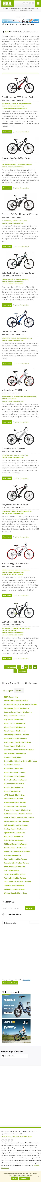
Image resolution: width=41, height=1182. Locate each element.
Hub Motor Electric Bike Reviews (16, 825)
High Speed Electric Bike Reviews (16, 821)
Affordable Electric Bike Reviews (25, 397)
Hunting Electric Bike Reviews (15, 829)
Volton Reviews (7, 397)
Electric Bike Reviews (24, 104)
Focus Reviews (6, 221)
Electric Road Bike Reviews (14, 783)
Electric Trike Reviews (12, 791)
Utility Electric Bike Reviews (14, 889)
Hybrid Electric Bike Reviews (14, 833)
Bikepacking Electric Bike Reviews (16, 708)
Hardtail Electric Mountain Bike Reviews (19, 818)
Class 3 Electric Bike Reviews (20, 628)
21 (26, 667)
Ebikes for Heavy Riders (13, 757)
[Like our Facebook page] (27, 3)
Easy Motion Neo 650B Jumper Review (18, 97)
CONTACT (9, 1136)
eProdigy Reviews (8, 570)
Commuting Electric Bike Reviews (16, 734)
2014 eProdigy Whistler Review (15, 563)
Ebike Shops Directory (10, 983)
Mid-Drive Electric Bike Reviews (12, 284)
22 (31, 667)
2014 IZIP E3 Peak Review (13, 621)
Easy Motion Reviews (9, 104)
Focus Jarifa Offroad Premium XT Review (20, 214)
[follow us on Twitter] (33, 3)
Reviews (13, 32)
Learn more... (24, 1178)
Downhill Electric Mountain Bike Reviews (19, 750)
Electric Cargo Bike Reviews (14, 772)
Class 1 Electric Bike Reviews (14, 723)
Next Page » (22, 671)
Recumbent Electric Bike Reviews (16, 863)
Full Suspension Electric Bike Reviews (14, 108)
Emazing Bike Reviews (9, 165)
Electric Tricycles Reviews (13, 787)
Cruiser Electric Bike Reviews (14, 746)
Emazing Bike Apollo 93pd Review (16, 158)
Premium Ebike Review (12, 855)
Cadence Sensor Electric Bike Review (18, 712)
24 (15, 671)
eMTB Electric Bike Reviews (14, 795)
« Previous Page (10, 667)
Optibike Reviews (7, 279)
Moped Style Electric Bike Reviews (17, 851)
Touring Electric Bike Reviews (15, 878)
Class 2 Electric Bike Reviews (14, 727)
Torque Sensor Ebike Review (14, 874)
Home (7, 32)
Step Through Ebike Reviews (14, 867)
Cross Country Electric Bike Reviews (17, 742)
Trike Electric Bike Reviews (14, 885)
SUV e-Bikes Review (11, 870)
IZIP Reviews (6, 628)
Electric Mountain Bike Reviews (12, 106)
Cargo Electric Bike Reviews (14, 716)
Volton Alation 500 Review (13, 448)
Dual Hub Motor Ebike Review (15, 753)
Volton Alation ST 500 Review (15, 390)
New (20, 683)
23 (35, 667)
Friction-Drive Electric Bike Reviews (17, 810)
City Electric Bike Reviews (13, 719)
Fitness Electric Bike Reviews (15, 802)
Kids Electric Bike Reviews (13, 836)
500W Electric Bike (11, 697)
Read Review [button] (7, 132)
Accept (14, 1178)
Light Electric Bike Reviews (14, 840)
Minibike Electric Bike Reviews (15, 848)
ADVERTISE (16, 1136)
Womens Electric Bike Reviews (15, 893)
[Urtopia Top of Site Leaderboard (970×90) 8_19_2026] (20, 22)
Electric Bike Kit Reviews (13, 761)
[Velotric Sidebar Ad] (16, 1042)
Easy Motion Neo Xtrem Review (15, 504)
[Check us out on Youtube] (24, 3)
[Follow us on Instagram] (30, 3)
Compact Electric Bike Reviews (15, 738)
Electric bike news (30, 761)
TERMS (3, 1136)
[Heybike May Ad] (16, 1018)
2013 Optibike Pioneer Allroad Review (18, 273)
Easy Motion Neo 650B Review (15, 331)
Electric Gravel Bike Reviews (14, 776)
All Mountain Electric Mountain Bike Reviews (20, 704)
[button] (21, 132)
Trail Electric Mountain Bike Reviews (17, 882)
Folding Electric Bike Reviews (15, 806)
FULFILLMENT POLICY (26, 1136)
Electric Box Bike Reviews (13, 768)
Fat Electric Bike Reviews (13, 799)
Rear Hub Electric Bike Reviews (15, 859)
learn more (26, 980)
